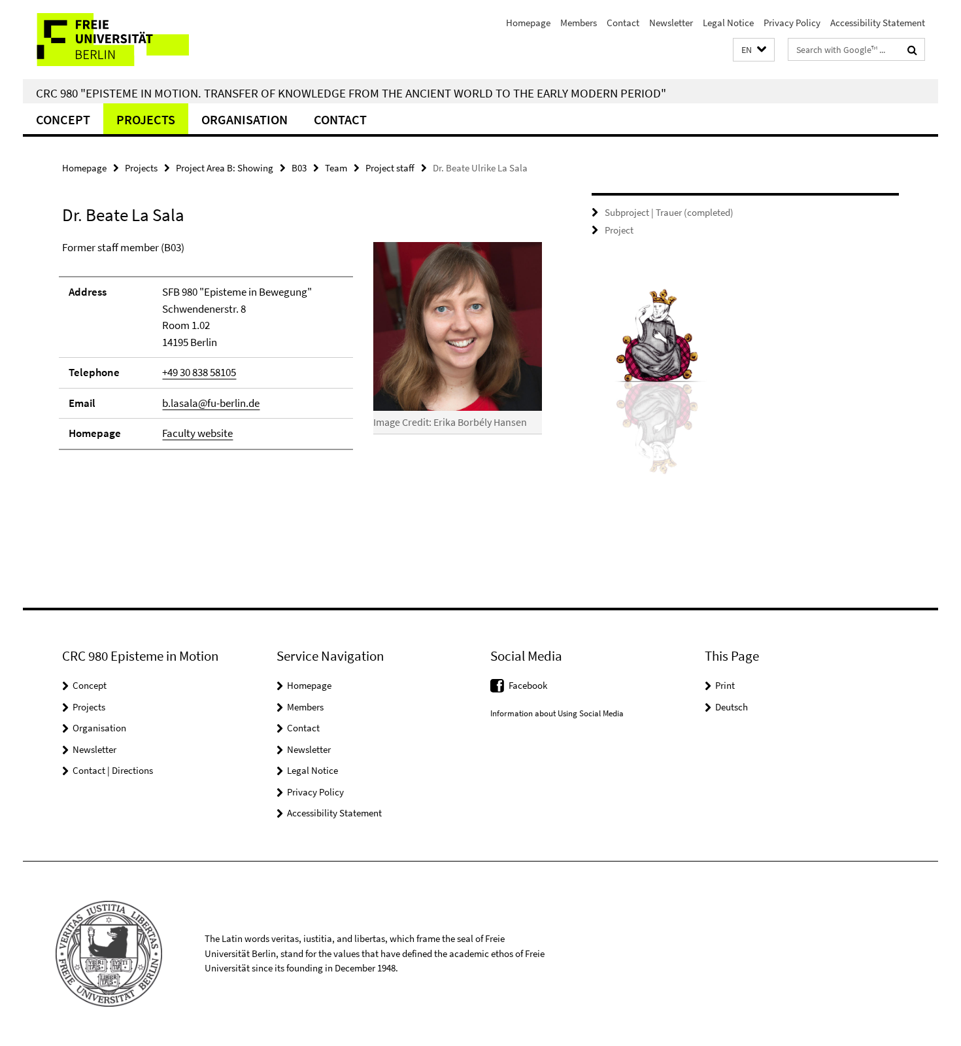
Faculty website (197, 433)
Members (578, 22)
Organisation (244, 119)
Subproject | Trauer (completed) (669, 212)
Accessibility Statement (877, 22)
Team (336, 168)
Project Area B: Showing (224, 168)
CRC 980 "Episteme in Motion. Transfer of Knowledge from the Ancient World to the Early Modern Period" (351, 93)
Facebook (528, 685)
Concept (63, 119)
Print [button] (725, 685)
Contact (623, 22)
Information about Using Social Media (557, 713)
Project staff (389, 168)
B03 (299, 168)
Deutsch (731, 707)
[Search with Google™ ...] (912, 49)
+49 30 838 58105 (199, 372)
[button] (754, 50)
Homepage (528, 22)
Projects (145, 119)
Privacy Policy (792, 22)
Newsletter (671, 22)
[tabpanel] (302, 351)
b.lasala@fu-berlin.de (211, 403)
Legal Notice (728, 22)
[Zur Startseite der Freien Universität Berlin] (132, 39)
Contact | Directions (113, 770)
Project (619, 230)
